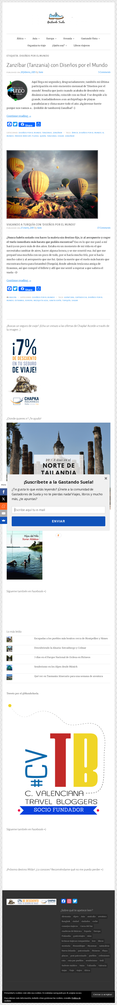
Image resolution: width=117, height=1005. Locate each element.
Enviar (58, 521)
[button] (58, 482)
